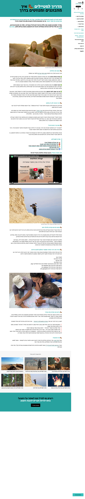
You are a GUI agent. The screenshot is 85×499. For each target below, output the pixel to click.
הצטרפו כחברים (78, 494)
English (82, 51)
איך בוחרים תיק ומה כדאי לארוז (49, 144)
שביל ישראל (39, 110)
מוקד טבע (56, 340)
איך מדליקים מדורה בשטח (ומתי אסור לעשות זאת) (43, 146)
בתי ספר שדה (81, 43)
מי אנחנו (82, 46)
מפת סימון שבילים (42, 73)
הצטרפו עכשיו (36, 405)
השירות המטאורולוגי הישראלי (41, 321)
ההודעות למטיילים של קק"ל (52, 345)
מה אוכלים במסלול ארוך (51, 142)
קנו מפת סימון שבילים (79, 48)
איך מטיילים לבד (54, 147)
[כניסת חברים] (78, 8)
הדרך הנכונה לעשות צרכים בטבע (48, 149)
